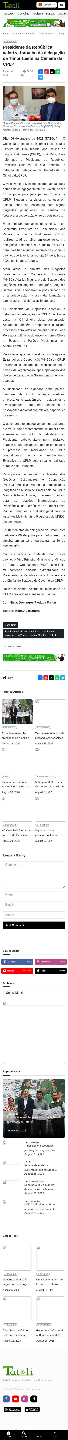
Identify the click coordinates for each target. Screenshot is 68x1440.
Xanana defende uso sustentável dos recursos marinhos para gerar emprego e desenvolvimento (17, 784)
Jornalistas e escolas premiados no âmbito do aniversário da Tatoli (16, 736)
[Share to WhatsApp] (57, 71)
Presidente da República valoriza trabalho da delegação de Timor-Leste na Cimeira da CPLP (30, 633)
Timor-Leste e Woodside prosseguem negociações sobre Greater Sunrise (50, 736)
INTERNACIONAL (47, 776)
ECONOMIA (44, 728)
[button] (8, 1435)
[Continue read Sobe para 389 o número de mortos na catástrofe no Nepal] (50, 760)
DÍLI (7, 776)
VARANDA (9, 14)
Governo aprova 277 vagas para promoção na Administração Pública (16, 1282)
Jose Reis (10, 625)
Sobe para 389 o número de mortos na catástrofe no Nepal (50, 784)
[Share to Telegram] (40, 77)
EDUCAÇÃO (11, 825)
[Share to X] (52, 71)
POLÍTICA (38, 14)
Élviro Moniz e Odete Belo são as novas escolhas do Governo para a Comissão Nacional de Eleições (15, 1333)
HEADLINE (11, 41)
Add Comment (15, 925)
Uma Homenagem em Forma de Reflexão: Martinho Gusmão (49, 1282)
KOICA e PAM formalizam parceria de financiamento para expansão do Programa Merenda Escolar (17, 833)
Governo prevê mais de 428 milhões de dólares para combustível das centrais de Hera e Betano (50, 1333)
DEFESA (50, 14)
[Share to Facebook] (40, 71)
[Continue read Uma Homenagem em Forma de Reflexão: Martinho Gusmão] (50, 1258)
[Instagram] (46, 71)
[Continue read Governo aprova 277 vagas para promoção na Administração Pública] (17, 1258)
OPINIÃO (44, 1274)
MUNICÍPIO (24, 14)
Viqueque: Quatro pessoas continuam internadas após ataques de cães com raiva (50, 833)
